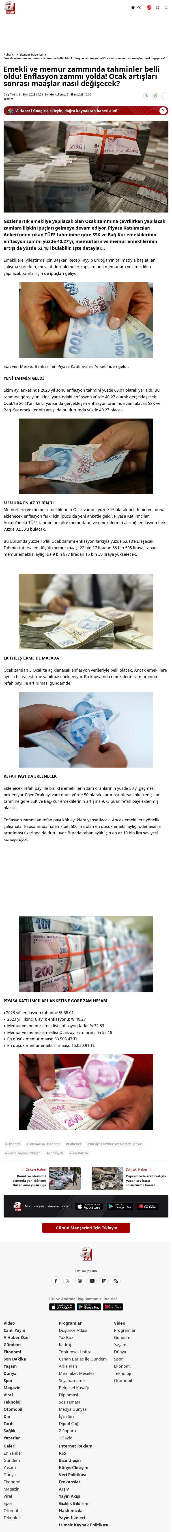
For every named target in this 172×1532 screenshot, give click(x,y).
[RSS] (116, 1280)
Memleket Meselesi (77, 1373)
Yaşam (10, 1366)
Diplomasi (68, 1394)
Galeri (9, 1446)
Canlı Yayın (14, 1330)
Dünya (10, 1373)
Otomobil (13, 1409)
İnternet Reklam (75, 1446)
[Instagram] (79, 1280)
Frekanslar (69, 1481)
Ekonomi (12, 1351)
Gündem (12, 1344)
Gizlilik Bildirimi (74, 1503)
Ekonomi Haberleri (31, 54)
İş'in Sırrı (67, 1416)
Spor (8, 1380)
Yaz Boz (66, 1337)
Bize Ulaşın (70, 1460)
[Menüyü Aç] (165, 7)
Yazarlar (12, 1438)
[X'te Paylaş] (146, 96)
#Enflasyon (55, 1153)
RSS (62, 1453)
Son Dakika (15, 1359)
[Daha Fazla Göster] (164, 96)
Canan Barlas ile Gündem (83, 1359)
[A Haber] (9, 7)
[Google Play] (119, 1206)
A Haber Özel (17, 1337)
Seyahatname (72, 1380)
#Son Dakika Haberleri (43, 1144)
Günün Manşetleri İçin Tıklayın (86, 1227)
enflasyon (76, 390)
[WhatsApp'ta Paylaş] (155, 96)
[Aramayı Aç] (157, 7)
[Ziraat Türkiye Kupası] (149, 8)
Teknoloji (13, 1402)
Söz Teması (69, 1402)
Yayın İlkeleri (72, 1517)
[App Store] (89, 1206)
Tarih (9, 1423)
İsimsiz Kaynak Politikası (83, 1525)
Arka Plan (68, 1366)
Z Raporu (67, 1430)
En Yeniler (13, 1453)
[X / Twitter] (67, 1280)
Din (7, 1416)
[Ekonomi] (116, 7)
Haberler (9, 54)
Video (9, 1323)
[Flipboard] (104, 1280)
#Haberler (73, 1144)
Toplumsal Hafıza (75, 1351)
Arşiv (64, 1489)
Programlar (70, 1323)
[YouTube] (92, 1280)
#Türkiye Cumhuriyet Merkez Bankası (115, 1144)
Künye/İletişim (73, 1467)
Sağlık (9, 1430)
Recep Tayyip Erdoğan (89, 260)
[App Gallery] (148, 1206)
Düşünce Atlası (73, 1330)
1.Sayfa (65, 1438)
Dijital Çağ (68, 1423)
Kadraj (65, 1344)
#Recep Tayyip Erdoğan (23, 1153)
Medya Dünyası (73, 1409)
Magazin (12, 1387)
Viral (8, 1394)
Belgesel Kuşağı (74, 1387)
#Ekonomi (12, 1144)
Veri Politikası (72, 1474)
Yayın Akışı (69, 1496)
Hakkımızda (71, 1510)
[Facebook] (55, 1280)
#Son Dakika (78, 1153)
